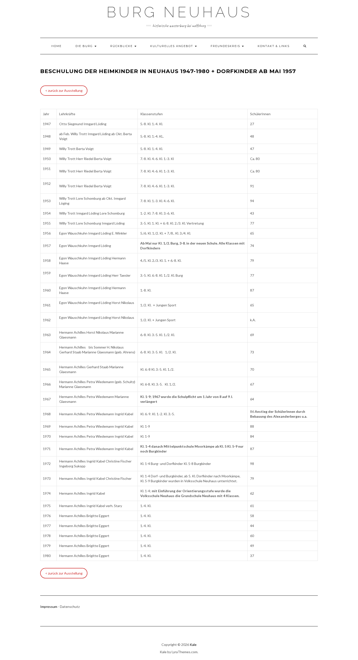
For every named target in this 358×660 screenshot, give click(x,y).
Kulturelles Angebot (172, 46)
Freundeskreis (226, 46)
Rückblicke (122, 46)
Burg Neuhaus (179, 12)
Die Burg (84, 46)
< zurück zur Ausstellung (64, 90)
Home (56, 46)
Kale (193, 644)
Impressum (48, 606)
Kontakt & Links (274, 46)
